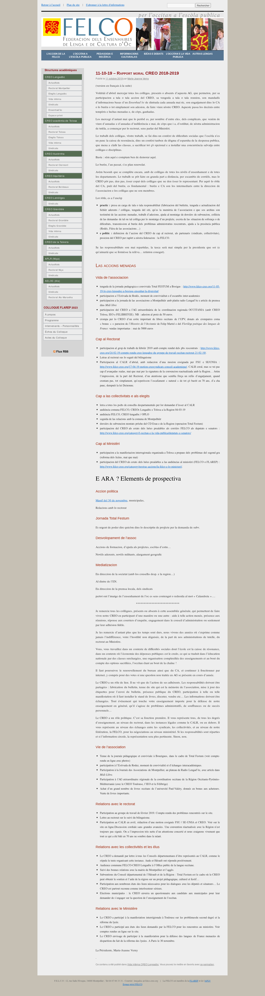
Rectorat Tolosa (57, 131)
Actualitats (54, 82)
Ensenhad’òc (55, 109)
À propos (50, 314)
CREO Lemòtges (55, 197)
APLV (208, 980)
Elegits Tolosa (55, 137)
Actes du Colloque (56, 337)
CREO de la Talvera (56, 242)
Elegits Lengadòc (57, 93)
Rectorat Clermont (58, 164)
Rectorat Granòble (58, 220)
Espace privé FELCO (132, 984)
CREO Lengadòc (55, 77)
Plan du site (73, 5)
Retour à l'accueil (50, 5)
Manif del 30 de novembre (111, 500)
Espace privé (55, 115)
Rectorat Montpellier (59, 88)
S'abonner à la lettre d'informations (105, 5)
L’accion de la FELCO (56, 55)
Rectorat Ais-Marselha (60, 297)
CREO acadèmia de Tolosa (61, 120)
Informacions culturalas (129, 55)
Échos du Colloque (56, 331)
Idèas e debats (153, 53)
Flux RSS (62, 351)
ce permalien (207, 964)
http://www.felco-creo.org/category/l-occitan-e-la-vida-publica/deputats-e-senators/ (145, 433)
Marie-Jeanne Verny (138, 78)
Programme (52, 320)
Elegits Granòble (57, 225)
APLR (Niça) (52, 258)
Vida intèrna (54, 98)
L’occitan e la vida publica (178, 55)
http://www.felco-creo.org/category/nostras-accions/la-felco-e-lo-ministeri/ (141, 466)
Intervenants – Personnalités (62, 325)
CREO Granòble (54, 209)
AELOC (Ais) (52, 280)
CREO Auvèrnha (54, 153)
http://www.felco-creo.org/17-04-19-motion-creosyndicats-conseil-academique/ (143, 366)
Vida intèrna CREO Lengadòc (143, 964)
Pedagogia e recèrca (105, 55)
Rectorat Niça (55, 269)
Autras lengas (202, 53)
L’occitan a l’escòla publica (80, 55)
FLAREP (194, 980)
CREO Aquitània (54, 175)
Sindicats (53, 104)
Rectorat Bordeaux (58, 186)
